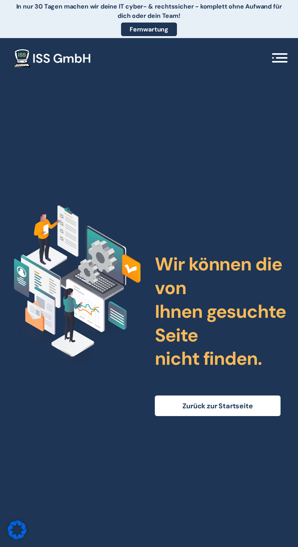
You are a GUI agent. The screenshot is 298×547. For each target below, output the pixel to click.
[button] (280, 58)
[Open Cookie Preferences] (17, 537)
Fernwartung (149, 29)
